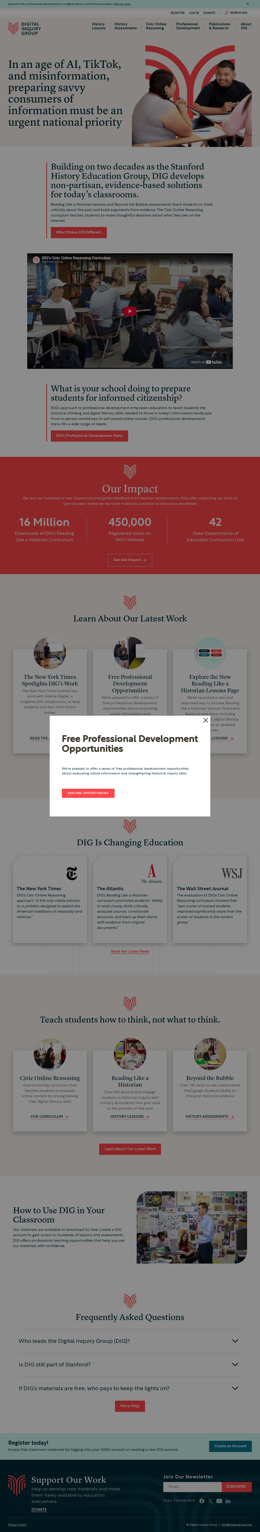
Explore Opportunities (88, 793)
